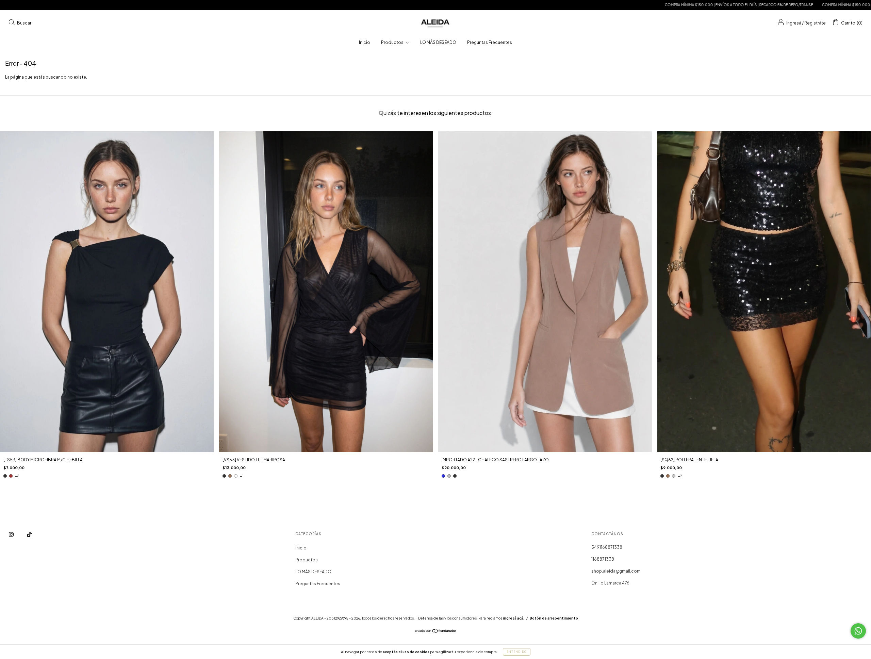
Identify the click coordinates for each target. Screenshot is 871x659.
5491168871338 (606, 547)
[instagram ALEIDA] (11, 534)
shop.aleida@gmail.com (616, 571)
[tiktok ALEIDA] (29, 534)
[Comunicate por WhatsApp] (858, 631)
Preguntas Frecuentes (489, 42)
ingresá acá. (513, 618)
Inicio (364, 42)
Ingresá (793, 22)
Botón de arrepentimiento (554, 618)
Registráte (815, 22)
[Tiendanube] (435, 631)
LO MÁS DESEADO (438, 42)
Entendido (517, 652)
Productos (392, 42)
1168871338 (602, 559)
